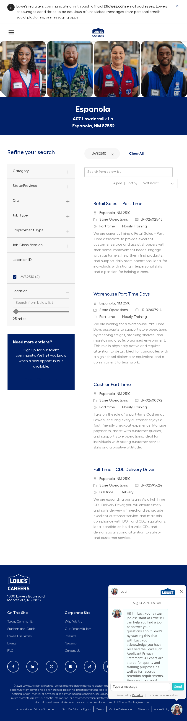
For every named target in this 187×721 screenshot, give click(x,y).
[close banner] (177, 6)
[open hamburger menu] (11, 32)
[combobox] (41, 302)
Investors (70, 636)
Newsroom (72, 643)
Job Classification (28, 245)
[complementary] (120, 709)
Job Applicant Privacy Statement (35, 709)
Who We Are (73, 621)
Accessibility (161, 709)
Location (20, 291)
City (16, 200)
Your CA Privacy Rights (76, 709)
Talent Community (20, 621)
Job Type (20, 215)
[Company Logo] (98, 31)
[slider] (16, 311)
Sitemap (143, 709)
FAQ (10, 650)
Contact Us (72, 650)
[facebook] (13, 666)
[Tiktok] (90, 666)
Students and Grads (21, 629)
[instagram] (70, 666)
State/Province (25, 186)
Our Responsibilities (78, 629)
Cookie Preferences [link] (120, 709)
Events (11, 643)
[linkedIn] (32, 666)
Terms (100, 709)
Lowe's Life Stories (19, 636)
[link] (41, 379)
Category (21, 171)
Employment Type (28, 230)
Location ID (22, 260)
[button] (112, 153)
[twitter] (51, 666)
